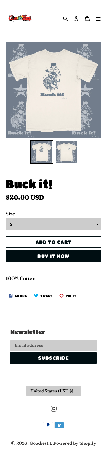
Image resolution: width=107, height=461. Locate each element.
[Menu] (98, 18)
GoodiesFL (41, 443)
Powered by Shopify (74, 443)
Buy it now (53, 256)
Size (10, 214)
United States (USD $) (51, 390)
